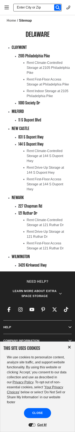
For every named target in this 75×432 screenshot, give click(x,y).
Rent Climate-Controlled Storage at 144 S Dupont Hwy (45, 156)
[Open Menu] (7, 7)
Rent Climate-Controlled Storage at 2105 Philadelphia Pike (48, 67)
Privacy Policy (22, 382)
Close (37, 413)
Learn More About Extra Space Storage (34, 293)
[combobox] (39, 7)
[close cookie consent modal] (69, 347)
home (11, 20)
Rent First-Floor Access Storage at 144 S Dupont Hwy (45, 184)
